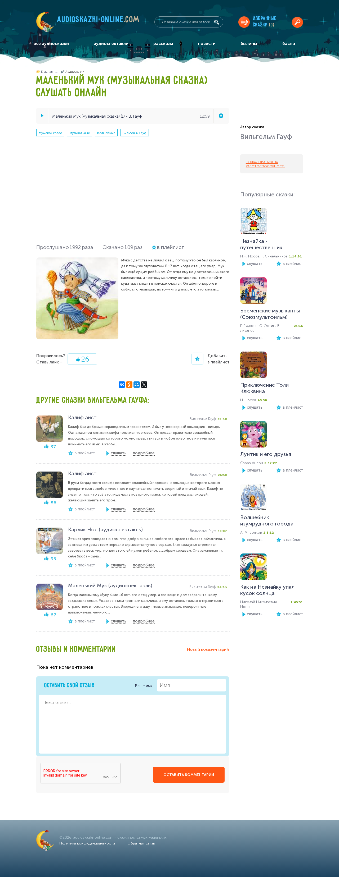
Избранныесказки (264, 22)
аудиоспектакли (111, 43)
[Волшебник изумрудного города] (253, 498)
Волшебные (106, 133)
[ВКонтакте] (122, 384)
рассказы (163, 43)
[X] (144, 384)
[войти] (297, 22)
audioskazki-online (98, 21)
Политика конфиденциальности (87, 843)
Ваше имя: (144, 685)
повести (207, 43)
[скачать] (221, 116)
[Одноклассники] (129, 384)
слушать (254, 263)
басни (288, 43)
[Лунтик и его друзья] (253, 435)
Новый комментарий (208, 649)
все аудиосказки (51, 43)
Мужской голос (50, 133)
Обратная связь (141, 843)
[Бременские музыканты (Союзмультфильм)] (253, 291)
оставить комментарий (188, 775)
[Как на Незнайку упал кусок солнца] (253, 567)
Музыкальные (79, 133)
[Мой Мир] (136, 384)
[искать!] (216, 22)
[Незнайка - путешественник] (253, 222)
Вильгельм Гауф (134, 133)
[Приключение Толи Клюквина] (253, 366)
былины (248, 43)
